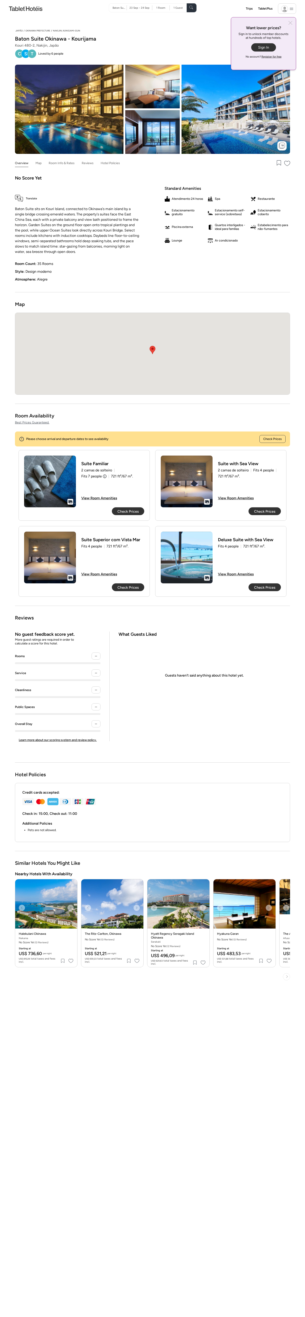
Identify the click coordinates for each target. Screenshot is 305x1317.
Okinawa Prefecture (37, 30)
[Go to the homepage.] (25, 8)
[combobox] (120, 7)
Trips (249, 8)
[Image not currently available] (50, 481)
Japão (19, 30)
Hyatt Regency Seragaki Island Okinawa (172, 935)
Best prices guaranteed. (32, 422)
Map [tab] (39, 163)
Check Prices (272, 439)
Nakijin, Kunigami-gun (66, 30)
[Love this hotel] (287, 163)
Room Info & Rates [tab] (62, 163)
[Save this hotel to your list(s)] (278, 163)
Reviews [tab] (88, 163)
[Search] (191, 8)
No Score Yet (165, 946)
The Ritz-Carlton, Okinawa (103, 934)
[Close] (290, 23)
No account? (264, 56)
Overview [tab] (21, 163)
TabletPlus (265, 8)
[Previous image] (22, 908)
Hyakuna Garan (228, 934)
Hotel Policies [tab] (110, 163)
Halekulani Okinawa (32, 934)
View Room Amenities (99, 498)
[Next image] (70, 908)
